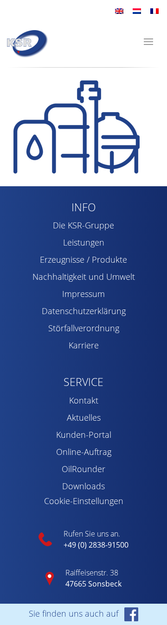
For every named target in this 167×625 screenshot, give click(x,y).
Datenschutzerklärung (84, 310)
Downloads (83, 486)
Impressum (83, 293)
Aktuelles (84, 417)
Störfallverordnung (83, 328)
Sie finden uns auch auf (75, 613)
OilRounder (83, 468)
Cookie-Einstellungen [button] (83, 500)
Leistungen (83, 242)
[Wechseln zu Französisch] (154, 10)
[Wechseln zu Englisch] (119, 10)
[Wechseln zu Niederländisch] (137, 10)
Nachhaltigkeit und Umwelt (83, 276)
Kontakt (83, 400)
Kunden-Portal (83, 434)
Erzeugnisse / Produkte (83, 259)
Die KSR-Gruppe (83, 225)
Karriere (84, 345)
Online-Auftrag (83, 451)
